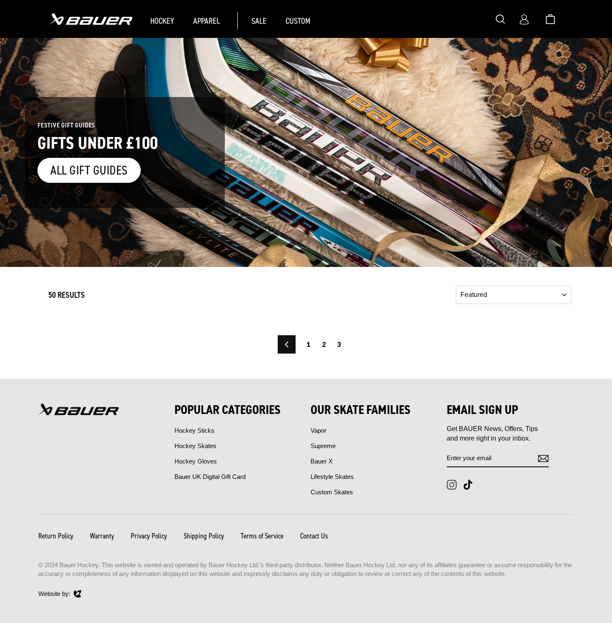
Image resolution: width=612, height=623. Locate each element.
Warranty (102, 536)
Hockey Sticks (194, 430)
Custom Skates (332, 492)
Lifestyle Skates (332, 476)
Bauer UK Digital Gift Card (210, 476)
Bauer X (322, 461)
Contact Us (314, 536)
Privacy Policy (149, 536)
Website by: (54, 594)
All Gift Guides (89, 170)
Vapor (318, 430)
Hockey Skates (195, 445)
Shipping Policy (204, 536)
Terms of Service (262, 536)
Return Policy (55, 536)
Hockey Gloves (195, 461)
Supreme (323, 445)
